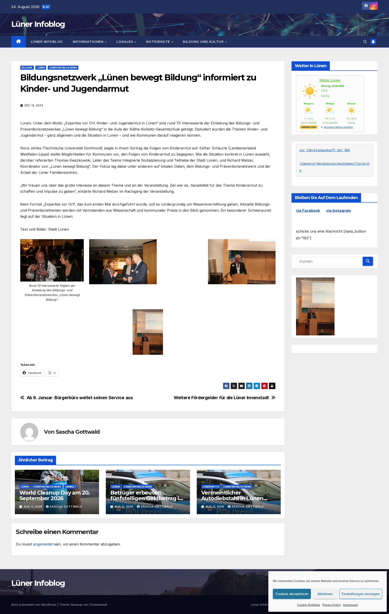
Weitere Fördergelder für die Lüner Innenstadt (221, 397)
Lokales (125, 42)
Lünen (41, 67)
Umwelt (70, 486)
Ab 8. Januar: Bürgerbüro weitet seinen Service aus (80, 397)
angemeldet (43, 544)
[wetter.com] (309, 128)
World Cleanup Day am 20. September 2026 (54, 495)
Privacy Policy (331, 605)
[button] (365, 41)
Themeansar (98, 604)
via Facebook (308, 210)
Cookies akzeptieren (291, 594)
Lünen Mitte (211, 486)
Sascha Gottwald (78, 431)
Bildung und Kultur (204, 42)
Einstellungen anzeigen (361, 594)
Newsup (76, 604)
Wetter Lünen (329, 80)
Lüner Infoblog (38, 24)
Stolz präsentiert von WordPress (34, 604)
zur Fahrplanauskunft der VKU (324, 150)
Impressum (350, 605)
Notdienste (158, 42)
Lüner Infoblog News (63, 67)
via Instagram (338, 210)
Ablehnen (325, 594)
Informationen (88, 42)
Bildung (27, 67)
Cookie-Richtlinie (308, 605)
